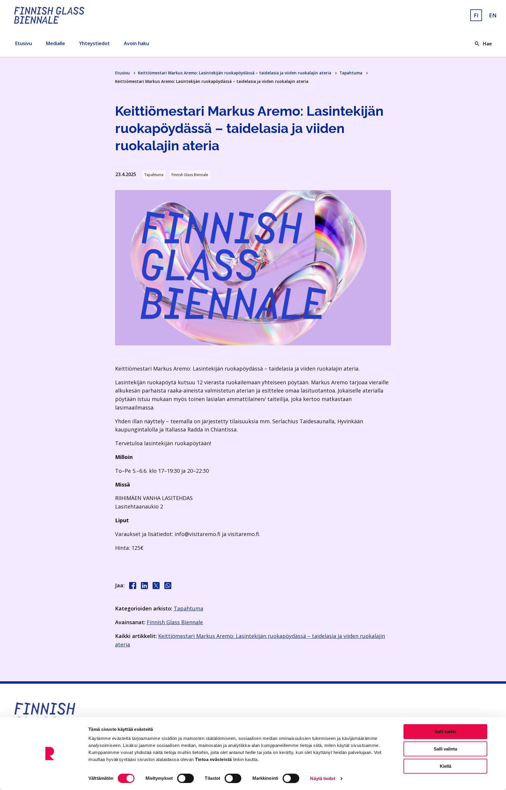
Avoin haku (136, 43)
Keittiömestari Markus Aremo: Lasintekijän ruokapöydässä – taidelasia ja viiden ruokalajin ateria (235, 73)
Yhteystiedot (94, 43)
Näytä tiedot (322, 778)
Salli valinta (445, 748)
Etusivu (23, 43)
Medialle (55, 43)
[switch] (185, 778)
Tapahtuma (351, 73)
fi (476, 15)
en (493, 15)
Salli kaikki (445, 731)
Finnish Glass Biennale (175, 622)
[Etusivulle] (91, 15)
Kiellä (445, 766)
